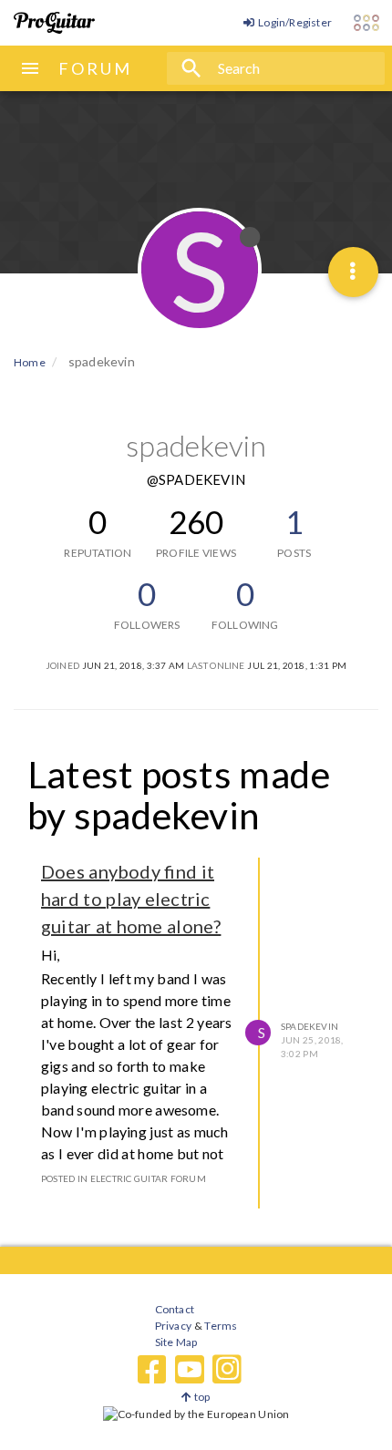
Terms (220, 1325)
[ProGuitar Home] (54, 23)
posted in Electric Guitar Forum (123, 1178)
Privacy (173, 1325)
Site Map (176, 1342)
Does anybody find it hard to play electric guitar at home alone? (131, 898)
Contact (174, 1309)
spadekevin (309, 1026)
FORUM (95, 68)
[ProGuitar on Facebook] (152, 1369)
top (201, 1397)
